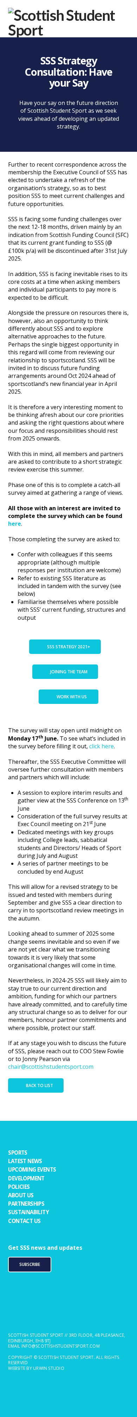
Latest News (25, 1161)
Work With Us (72, 697)
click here (101, 746)
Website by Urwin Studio (36, 1368)
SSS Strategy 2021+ (68, 647)
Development (26, 1178)
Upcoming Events (32, 1169)
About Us (20, 1195)
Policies (19, 1186)
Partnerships (26, 1203)
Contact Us (24, 1220)
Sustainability (28, 1212)
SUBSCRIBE (29, 1264)
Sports (17, 1152)
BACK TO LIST (39, 1085)
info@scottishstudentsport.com (60, 1346)
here (14, 524)
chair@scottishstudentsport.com (50, 1066)
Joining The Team (68, 672)
